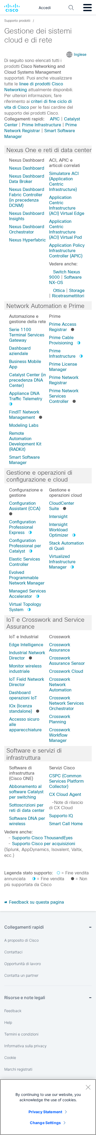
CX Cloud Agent (65, 794)
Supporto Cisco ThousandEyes (42, 838)
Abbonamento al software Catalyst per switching (26, 791)
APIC (55, 119)
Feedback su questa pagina (36, 902)
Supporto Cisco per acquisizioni (43, 843)
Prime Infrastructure (41, 125)
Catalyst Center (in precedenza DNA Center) (27, 380)
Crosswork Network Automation (60, 684)
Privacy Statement (45, 1111)
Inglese (80, 54)
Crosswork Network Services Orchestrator (66, 703)
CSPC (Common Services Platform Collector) (66, 781)
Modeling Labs (23, 425)
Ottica (59, 290)
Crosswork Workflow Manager (59, 735)
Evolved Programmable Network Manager (27, 577)
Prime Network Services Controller (63, 396)
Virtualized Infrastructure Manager (62, 561)
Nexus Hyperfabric (27, 240)
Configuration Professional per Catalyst (25, 545)
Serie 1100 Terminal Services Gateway (26, 335)
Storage (77, 290)
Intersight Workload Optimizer (58, 529)
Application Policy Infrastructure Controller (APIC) (67, 250)
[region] (48, 1107)
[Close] (88, 1087)
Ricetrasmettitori (68, 296)
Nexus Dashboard (26, 168)
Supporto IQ (61, 815)
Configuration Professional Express (22, 527)
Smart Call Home (66, 823)
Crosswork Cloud (66, 671)
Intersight (58, 516)
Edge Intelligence (26, 644)
